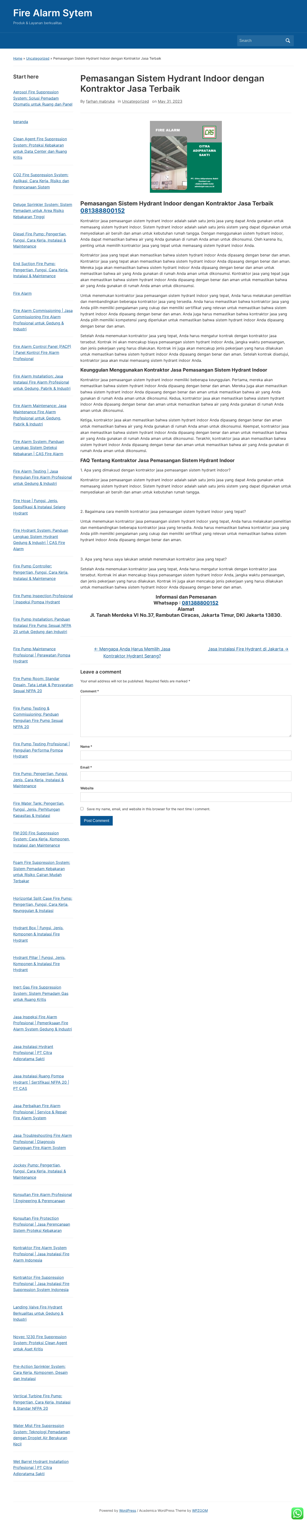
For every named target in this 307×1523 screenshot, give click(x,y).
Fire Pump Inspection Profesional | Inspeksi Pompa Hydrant (43, 598)
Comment (89, 691)
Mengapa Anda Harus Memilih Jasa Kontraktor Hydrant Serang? (132, 652)
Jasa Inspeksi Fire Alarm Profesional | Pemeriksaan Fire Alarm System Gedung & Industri (42, 1022)
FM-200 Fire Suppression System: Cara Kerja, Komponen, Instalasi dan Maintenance (41, 839)
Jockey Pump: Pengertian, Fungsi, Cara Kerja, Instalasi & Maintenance (39, 1171)
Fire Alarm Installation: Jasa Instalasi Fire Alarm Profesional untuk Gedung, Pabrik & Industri (42, 382)
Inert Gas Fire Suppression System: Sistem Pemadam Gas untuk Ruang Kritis (40, 993)
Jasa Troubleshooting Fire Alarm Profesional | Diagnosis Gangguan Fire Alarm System (42, 1141)
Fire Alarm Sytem (52, 13)
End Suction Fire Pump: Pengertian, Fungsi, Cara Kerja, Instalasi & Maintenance (40, 269)
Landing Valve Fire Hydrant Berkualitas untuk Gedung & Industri (38, 1313)
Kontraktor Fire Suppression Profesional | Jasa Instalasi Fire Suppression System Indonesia (41, 1283)
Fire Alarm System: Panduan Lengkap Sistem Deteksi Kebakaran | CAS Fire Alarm (38, 447)
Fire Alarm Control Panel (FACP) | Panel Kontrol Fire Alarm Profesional (42, 352)
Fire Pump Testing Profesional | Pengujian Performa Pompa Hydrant (41, 750)
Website (87, 788)
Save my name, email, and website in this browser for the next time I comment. (148, 809)
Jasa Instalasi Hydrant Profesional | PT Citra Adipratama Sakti (33, 1052)
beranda (20, 121)
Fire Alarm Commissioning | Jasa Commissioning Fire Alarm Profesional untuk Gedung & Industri (43, 319)
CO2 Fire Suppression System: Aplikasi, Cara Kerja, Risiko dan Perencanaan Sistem (41, 180)
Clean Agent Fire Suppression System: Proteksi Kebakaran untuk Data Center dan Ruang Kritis (40, 148)
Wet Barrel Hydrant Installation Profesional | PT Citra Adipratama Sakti (41, 1467)
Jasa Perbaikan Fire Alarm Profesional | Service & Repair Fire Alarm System (40, 1111)
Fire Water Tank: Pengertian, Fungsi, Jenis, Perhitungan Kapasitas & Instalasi (38, 809)
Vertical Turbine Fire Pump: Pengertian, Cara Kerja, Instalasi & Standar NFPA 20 (42, 1401)
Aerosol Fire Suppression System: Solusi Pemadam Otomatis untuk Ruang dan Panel (42, 98)
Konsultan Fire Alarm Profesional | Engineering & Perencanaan (42, 1197)
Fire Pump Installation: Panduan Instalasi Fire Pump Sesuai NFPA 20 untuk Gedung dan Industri (42, 625)
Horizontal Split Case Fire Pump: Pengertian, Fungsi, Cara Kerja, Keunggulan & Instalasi (42, 904)
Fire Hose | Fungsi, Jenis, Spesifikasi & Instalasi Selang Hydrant (39, 506)
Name (86, 746)
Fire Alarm (22, 293)
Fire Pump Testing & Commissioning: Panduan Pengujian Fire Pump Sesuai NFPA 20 (38, 717)
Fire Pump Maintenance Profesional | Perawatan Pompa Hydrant (41, 654)
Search (287, 40)
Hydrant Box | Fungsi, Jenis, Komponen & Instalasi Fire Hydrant (38, 933)
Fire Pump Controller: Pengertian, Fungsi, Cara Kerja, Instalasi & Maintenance (40, 572)
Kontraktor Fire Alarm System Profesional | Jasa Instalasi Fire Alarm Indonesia (41, 1253)
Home (17, 58)
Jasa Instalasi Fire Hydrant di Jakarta (248, 648)
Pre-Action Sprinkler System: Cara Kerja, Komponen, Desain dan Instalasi (40, 1372)
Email (86, 767)
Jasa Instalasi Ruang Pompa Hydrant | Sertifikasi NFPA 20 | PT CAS (41, 1082)
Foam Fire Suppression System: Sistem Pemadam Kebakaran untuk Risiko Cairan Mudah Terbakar (41, 871)
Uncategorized (37, 58)
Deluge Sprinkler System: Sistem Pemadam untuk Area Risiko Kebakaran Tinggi (42, 210)
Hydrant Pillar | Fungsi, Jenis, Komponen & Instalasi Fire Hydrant (39, 963)
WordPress (127, 1510)
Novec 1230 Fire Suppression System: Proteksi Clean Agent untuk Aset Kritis (40, 1342)
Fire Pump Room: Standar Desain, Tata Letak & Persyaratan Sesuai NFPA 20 (43, 684)
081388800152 (102, 210)
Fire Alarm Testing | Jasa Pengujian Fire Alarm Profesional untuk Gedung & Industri (42, 477)
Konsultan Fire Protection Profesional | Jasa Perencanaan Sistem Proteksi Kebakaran (41, 1224)
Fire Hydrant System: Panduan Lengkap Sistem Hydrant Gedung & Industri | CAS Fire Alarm (40, 539)
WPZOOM (200, 1510)
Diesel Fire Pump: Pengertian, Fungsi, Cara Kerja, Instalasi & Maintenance (39, 240)
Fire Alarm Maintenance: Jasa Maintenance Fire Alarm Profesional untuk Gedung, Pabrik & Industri (39, 414)
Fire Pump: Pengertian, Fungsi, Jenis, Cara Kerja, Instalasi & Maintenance (40, 779)
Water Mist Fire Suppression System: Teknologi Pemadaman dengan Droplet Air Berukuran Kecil (41, 1434)
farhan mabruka (100, 101)
